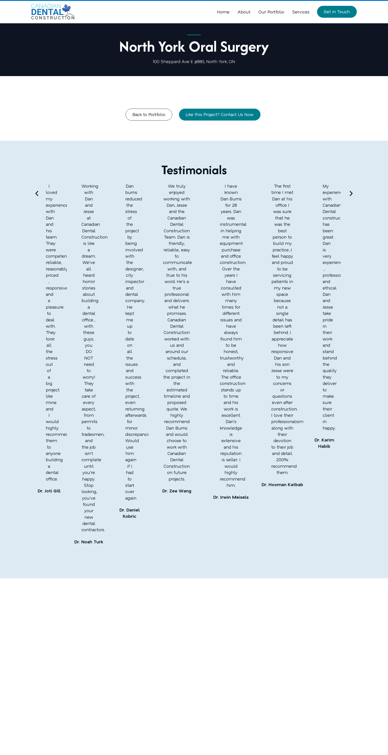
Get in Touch (337, 11)
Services (300, 12)
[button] (36, 193)
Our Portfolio (271, 12)
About (244, 12)
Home (223, 12)
